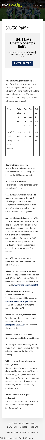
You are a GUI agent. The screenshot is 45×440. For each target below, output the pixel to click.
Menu (39, 5)
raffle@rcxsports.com (14, 325)
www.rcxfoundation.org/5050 (25, 285)
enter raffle (22, 63)
